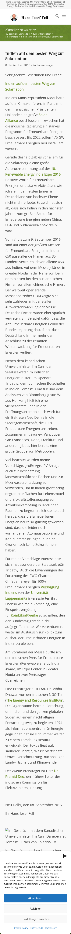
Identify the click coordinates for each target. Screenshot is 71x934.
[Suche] (55, 17)
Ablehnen (35, 908)
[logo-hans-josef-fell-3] (29, 17)
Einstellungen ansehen (35, 919)
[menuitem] (55, 17)
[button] (65, 856)
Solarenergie (45, 65)
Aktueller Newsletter (20, 30)
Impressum (51, 928)
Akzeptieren (35, 898)
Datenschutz (36, 928)
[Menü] (64, 16)
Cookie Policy (21, 928)
